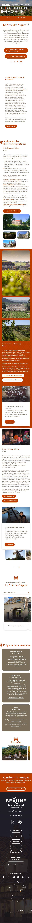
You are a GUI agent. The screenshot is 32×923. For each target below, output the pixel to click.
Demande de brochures (15, 865)
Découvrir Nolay (9, 496)
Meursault (23, 363)
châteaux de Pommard (10, 363)
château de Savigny (8, 199)
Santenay (4, 365)
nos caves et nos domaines (13, 723)
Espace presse (16, 836)
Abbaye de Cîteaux (8, 185)
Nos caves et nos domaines (12, 380)
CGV (7, 912)
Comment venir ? (16, 852)
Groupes (16, 841)
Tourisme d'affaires (16, 847)
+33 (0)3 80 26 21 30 (16, 811)
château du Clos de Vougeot (12, 180)
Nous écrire (16, 815)
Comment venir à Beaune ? (16, 697)
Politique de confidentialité (19, 911)
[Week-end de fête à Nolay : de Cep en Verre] (16, 437)
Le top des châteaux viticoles (13, 375)
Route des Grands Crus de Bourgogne (16, 89)
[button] (27, 4)
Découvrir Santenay (10, 501)
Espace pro (16, 830)
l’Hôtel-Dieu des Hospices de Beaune (13, 204)
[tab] (14, 592)
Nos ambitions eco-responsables (16, 858)
